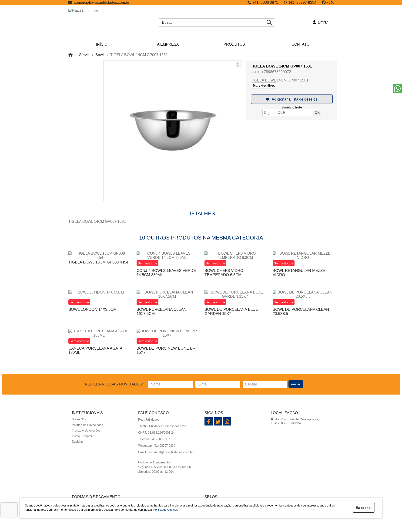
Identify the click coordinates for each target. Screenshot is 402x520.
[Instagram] (328, 2)
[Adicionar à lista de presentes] (292, 99)
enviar (295, 384)
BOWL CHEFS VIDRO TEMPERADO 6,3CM (223, 272)
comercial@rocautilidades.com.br (101, 2)
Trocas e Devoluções (86, 430)
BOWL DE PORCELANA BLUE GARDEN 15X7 (231, 311)
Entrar (322, 22)
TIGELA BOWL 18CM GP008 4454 (98, 262)
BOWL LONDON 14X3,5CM (92, 309)
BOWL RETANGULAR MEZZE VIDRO (299, 272)
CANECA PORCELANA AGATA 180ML (95, 350)
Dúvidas (77, 441)
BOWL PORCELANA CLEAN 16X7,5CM (161, 311)
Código (257, 72)
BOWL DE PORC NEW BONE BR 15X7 (166, 350)
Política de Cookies (165, 509)
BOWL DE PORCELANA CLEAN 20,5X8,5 (301, 311)
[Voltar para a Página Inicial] (70, 55)
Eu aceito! (364, 508)
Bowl (99, 55)
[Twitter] (332, 2)
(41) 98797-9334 (302, 2)
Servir (84, 55)
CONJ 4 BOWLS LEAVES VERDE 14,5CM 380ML (166, 272)
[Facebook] (324, 2)
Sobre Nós (79, 419)
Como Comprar (82, 436)
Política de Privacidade (87, 425)
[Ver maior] (238, 65)
